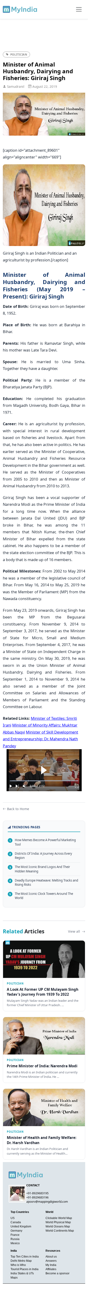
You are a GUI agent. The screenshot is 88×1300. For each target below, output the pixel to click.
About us (51, 1256)
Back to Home (18, 809)
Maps (14, 1277)
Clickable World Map (59, 1218)
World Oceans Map (58, 1226)
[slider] (44, 780)
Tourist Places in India (24, 1269)
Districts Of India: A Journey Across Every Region (40, 855)
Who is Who (18, 1265)
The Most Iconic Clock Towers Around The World (41, 896)
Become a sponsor (57, 1273)
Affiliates (51, 1269)
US (13, 1218)
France (15, 1235)
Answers (51, 1260)
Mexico (15, 1243)
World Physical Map (58, 1222)
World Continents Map (60, 1230)
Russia (15, 1239)
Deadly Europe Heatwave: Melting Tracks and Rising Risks (43, 882)
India (14, 1250)
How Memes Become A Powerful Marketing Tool (42, 842)
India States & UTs (22, 1273)
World (49, 1212)
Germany (16, 1230)
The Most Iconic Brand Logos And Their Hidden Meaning (39, 869)
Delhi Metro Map (21, 1260)
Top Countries (20, 1212)
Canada (16, 1222)
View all (74, 931)
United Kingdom (21, 1226)
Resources (53, 1250)
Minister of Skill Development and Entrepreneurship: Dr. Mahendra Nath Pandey (40, 738)
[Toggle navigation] (79, 9)
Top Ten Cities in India (25, 1256)
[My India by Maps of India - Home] (20, 9)
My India (51, 1265)
